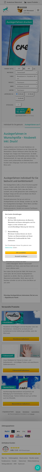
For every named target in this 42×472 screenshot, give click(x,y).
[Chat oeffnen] (38, 468)
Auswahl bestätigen (21, 256)
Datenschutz (9, 247)
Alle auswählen (21, 252)
